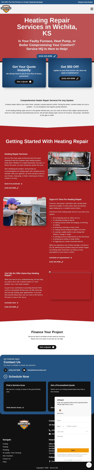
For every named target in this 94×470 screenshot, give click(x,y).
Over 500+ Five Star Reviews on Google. (22, 2)
